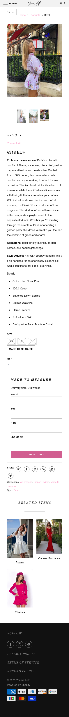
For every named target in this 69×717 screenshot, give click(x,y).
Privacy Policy (21, 654)
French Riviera (41, 482)
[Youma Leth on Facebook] (11, 644)
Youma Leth (14, 143)
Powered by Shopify (18, 685)
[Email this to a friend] (10, 476)
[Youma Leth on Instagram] (20, 644)
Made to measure (21, 349)
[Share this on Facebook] (26, 469)
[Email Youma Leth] (29, 644)
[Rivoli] (34, 61)
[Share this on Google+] (43, 469)
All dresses (26, 482)
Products (35, 15)
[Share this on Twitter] (18, 469)
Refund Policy (20, 671)
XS (11, 341)
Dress (17, 490)
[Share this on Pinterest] (34, 469)
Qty (9, 358)
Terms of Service (23, 662)
